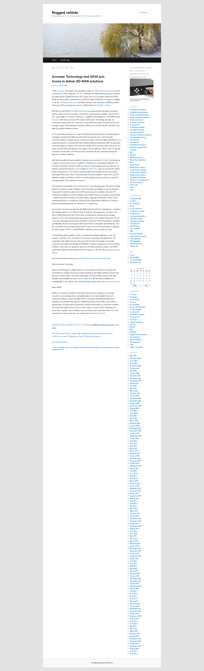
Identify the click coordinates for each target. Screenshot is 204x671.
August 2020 (134, 408)
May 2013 (133, 626)
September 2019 (136, 436)
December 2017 (135, 488)
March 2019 (134, 451)
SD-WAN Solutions (60, 342)
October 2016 (134, 523)
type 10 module (135, 339)
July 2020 (133, 411)
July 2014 (133, 591)
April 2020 (133, 418)
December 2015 (135, 548)
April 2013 (133, 628)
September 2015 (136, 556)
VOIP (132, 187)
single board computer (138, 170)
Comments (135, 260)
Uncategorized (135, 342)
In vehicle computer (137, 122)
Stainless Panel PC (78, 336)
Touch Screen (135, 337)
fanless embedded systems (140, 117)
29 (131, 283)
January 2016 (134, 546)
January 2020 (134, 426)
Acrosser (55, 119)
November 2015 (135, 551)
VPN (131, 190)
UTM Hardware (135, 241)
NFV (87, 186)
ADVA (54, 134)
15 (131, 278)
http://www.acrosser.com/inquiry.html (96, 258)
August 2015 (134, 558)
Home (55, 60)
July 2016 (133, 531)
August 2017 (134, 498)
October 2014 (134, 583)
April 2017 (133, 508)
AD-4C (79, 93)
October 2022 (134, 368)
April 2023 (133, 363)
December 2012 (135, 638)
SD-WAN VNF (91, 168)
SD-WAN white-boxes (79, 111)
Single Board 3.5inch (137, 167)
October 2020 (134, 403)
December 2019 (135, 428)
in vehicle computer (137, 211)
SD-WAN (105, 160)
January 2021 (134, 396)
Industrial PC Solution (138, 145)
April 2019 (133, 448)
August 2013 (134, 618)
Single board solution (138, 175)
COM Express (59, 333)
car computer (86, 324)
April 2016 (133, 538)
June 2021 (133, 386)
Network (133, 155)
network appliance (84, 278)
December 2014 (135, 578)
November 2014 (135, 581)
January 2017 (134, 516)
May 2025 (133, 356)
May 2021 (133, 388)
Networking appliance (138, 160)
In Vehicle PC (135, 213)
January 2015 (134, 576)
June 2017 (133, 503)
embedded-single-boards (139, 112)
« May (134, 285)
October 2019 (134, 433)
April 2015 (133, 568)
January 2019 (134, 456)
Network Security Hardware (62, 324)
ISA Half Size (134, 226)
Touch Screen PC (63, 336)
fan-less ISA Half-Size (138, 307)
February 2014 (135, 603)
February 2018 (135, 483)
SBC (131, 162)
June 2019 (133, 443)
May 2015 (133, 566)
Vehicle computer (136, 182)
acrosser (60, 90)
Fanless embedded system (139, 115)
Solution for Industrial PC (139, 180)
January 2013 (134, 636)
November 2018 (135, 461)
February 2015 (135, 573)
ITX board (103, 347)
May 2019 (133, 446)
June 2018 (133, 473)
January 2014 (134, 606)
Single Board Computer (138, 334)
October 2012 (134, 643)
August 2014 (134, 588)
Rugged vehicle (65, 12)
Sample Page (65, 60)
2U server (133, 297)
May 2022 (133, 371)
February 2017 (135, 513)
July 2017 (133, 501)
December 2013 (135, 608)
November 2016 (135, 521)
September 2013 (136, 616)
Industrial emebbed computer (140, 135)
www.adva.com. (100, 313)
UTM (70, 171)
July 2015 (133, 561)
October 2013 (134, 613)
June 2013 (133, 623)
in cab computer (136, 208)
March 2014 (134, 601)
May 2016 (133, 536)
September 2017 (136, 496)
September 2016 (136, 526)
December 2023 (135, 358)
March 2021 (134, 391)
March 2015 (134, 571)
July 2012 (133, 651)
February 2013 (135, 633)
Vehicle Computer (136, 243)
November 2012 (135, 641)
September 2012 (136, 646)
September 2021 (136, 381)
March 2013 (134, 631)
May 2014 (133, 596)
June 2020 (133, 413)
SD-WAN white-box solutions (103, 90)
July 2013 (133, 621)
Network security (136, 157)
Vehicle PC (134, 185)
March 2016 (134, 541)
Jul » (146, 285)
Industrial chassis (136, 218)
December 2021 (135, 376)
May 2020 (133, 416)
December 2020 (135, 398)
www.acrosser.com (112, 281)
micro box (133, 319)
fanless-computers (136, 120)
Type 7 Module (72, 333)
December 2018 (135, 458)
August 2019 (134, 438)
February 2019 (135, 453)
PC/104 (77, 324)
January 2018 (134, 486)
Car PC (132, 206)
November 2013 (135, 611)
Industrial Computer (137, 314)
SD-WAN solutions (103, 105)
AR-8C (63, 102)
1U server (133, 294)
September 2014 (136, 586)
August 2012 (134, 648)
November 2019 (135, 431)
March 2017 (134, 511)
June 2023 (133, 361)
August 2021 (134, 383)
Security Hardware (136, 233)
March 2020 (134, 421)
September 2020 (136, 406)
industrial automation (138, 216)
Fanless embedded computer (90, 347)
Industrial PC (134, 140)
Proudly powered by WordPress (102, 663)
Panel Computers (94, 336)
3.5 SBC (133, 201)
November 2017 (135, 491)
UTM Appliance (135, 238)
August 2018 (134, 468)
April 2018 (133, 478)
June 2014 (133, 593)
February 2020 (135, 423)
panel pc (133, 324)
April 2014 (133, 598)
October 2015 (134, 553)
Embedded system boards (89, 333)
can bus (133, 302)
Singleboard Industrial (138, 177)
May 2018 (133, 476)
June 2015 (133, 563)
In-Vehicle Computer (137, 127)
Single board (134, 165)
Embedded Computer (107, 324)
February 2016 (135, 543)
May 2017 (133, 506)
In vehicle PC (135, 125)
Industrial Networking (138, 137)
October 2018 (134, 463)
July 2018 (133, 471)
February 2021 (135, 393)
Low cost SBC (135, 228)
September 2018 (136, 466)
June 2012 (133, 653)
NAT (131, 152)
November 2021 (135, 378)
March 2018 (134, 481)
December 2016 (135, 518)
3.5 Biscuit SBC (135, 198)
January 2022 (134, 373)
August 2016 (134, 528)
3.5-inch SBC (134, 299)
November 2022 (135, 366)
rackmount (73, 102)
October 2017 (134, 493)
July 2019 (133, 441)
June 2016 (133, 533)
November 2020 (135, 401)
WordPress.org (135, 262)
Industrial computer (137, 130)
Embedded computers (138, 110)
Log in (132, 255)
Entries (134, 257)
